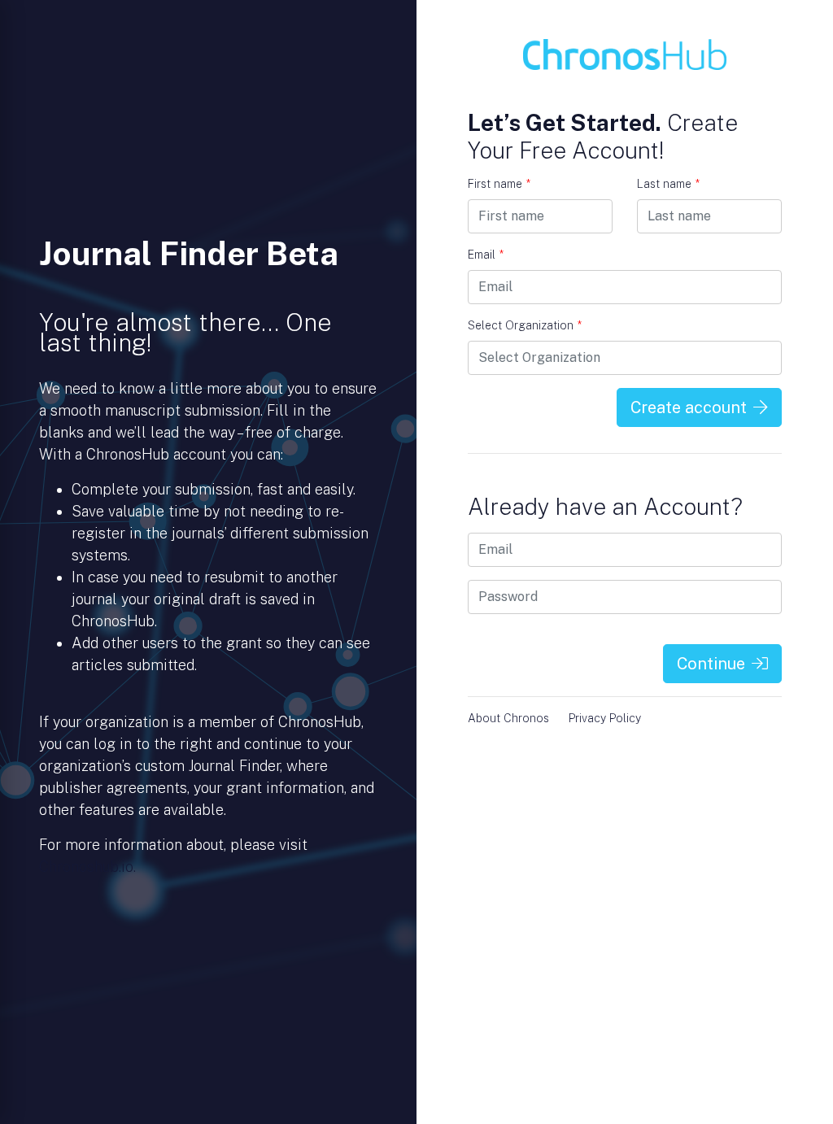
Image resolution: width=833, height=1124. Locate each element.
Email (486, 254)
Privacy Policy (605, 718)
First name (499, 183)
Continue (711, 663)
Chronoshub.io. (87, 866)
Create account (688, 407)
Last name (668, 183)
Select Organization (525, 325)
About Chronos (508, 718)
